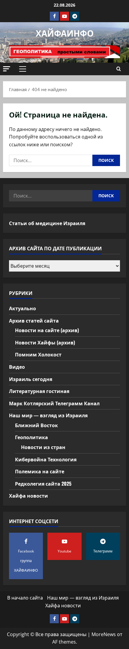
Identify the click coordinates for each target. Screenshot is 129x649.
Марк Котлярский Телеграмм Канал (54, 403)
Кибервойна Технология (45, 459)
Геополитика (31, 437)
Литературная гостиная (39, 390)
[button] (6, 68)
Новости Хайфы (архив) (45, 342)
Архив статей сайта (34, 320)
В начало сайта (25, 597)
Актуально (22, 308)
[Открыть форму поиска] (118, 69)
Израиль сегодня (30, 379)
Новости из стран (43, 447)
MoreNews (104, 634)
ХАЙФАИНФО (65, 33)
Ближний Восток (36, 425)
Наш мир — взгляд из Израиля (48, 415)
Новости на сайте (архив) (47, 330)
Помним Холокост (38, 354)
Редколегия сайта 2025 (43, 483)
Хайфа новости (28, 495)
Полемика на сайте (39, 471)
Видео (17, 366)
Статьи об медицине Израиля (47, 223)
